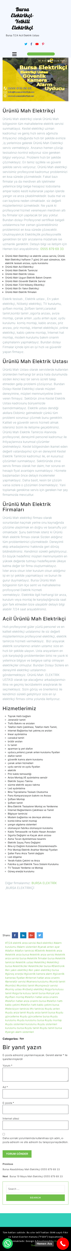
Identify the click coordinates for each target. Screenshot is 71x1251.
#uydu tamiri (31, 1028)
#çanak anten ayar (49, 946)
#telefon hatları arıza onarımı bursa (25, 1001)
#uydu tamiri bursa (51, 1028)
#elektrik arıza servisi (42, 954)
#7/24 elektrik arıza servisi (20, 942)
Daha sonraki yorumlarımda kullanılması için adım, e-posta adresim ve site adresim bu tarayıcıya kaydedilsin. (35, 1140)
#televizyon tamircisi (17, 1008)
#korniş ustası (13, 989)
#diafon (9, 950)
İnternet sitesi (11, 1118)
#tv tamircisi (37, 1008)
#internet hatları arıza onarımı (43, 977)
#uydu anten (52, 1008)
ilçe (22, 1038)
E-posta (8, 1103)
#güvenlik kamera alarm (38, 973)
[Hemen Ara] (63, 1244)
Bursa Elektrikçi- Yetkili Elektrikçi (22, 18)
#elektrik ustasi (24, 962)
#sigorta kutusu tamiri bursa (28, 993)
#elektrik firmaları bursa (40, 958)
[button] (7, 1243)
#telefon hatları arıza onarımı (41, 997)
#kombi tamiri (57, 981)
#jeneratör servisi (15, 981)
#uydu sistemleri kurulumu (21, 1024)
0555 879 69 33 (52, 249)
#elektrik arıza (54, 950)
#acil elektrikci (45, 942)
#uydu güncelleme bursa (34, 1016)
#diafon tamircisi (24, 950)
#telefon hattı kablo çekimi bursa (40, 1004)
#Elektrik (40, 950)
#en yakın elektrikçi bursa (44, 970)
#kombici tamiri (25, 985)
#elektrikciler (20, 966)
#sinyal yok (52, 993)
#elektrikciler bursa (39, 966)
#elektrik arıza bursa (17, 954)
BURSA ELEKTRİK (44, 883)
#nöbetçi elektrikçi (33, 989)
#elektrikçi (40, 962)
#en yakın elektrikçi (16, 970)
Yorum (7, 1065)
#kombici (10, 985)
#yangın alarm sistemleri (19, 1032)
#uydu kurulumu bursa (30, 1020)
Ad (5, 1087)
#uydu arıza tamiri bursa (41, 1012)
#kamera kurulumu (37, 981)
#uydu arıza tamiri (15, 1012)
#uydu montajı (53, 1020)
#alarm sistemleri (27, 946)
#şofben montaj (14, 997)
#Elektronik (58, 966)
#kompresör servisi (46, 985)
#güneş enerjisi (14, 973)
